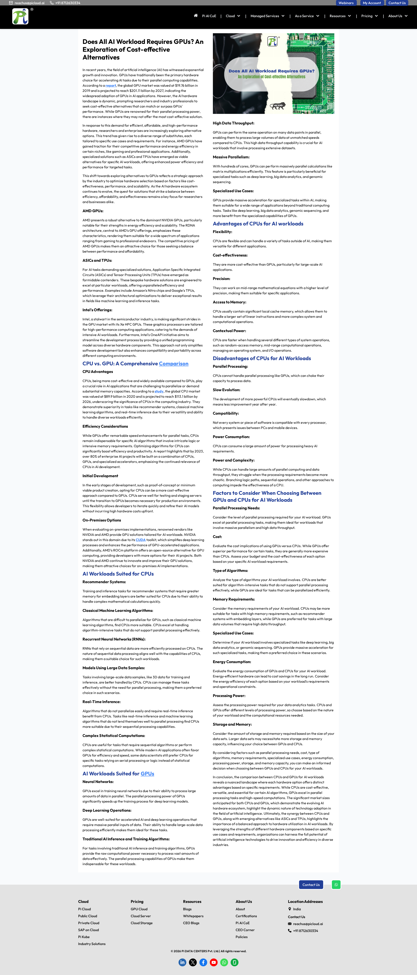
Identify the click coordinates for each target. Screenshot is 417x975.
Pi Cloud (84, 909)
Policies (242, 937)
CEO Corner (245, 930)
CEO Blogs (191, 923)
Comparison (174, 363)
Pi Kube (84, 937)
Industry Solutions (92, 944)
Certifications (246, 916)
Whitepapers (193, 916)
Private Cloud (88, 923)
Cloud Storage (142, 923)
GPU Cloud (139, 909)
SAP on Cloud (88, 930)
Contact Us (311, 884)
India (297, 909)
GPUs (147, 773)
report (111, 85)
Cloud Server (141, 916)
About (240, 909)
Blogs (187, 909)
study (159, 391)
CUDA (141, 540)
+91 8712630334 (67, 3)
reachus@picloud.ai (30, 3)
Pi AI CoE (243, 923)
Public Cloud (87, 916)
